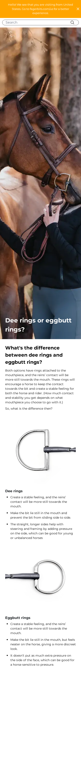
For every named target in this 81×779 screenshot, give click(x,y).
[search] (42, 22)
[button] (40, 9)
